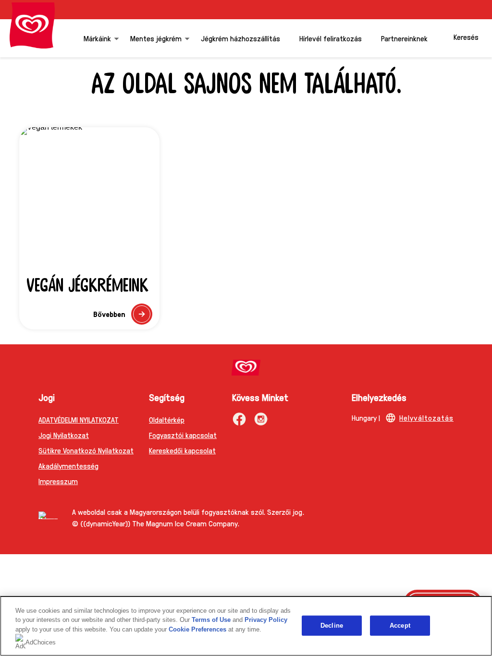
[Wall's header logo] (32, 25)
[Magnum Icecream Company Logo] (48, 515)
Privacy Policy (266, 619)
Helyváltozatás (426, 418)
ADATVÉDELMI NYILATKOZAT (78, 419)
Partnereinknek (404, 38)
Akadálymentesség (68, 466)
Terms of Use (211, 619)
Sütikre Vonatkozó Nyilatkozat (86, 450)
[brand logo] (246, 368)
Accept (400, 625)
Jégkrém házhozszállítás (240, 38)
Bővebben (122, 317)
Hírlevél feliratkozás (330, 38)
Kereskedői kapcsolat (182, 450)
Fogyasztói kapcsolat (183, 435)
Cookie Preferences (197, 629)
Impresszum (58, 481)
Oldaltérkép (166, 419)
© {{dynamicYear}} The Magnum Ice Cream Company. (155, 523)
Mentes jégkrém (156, 38)
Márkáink (97, 38)
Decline (331, 625)
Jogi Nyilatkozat (63, 435)
